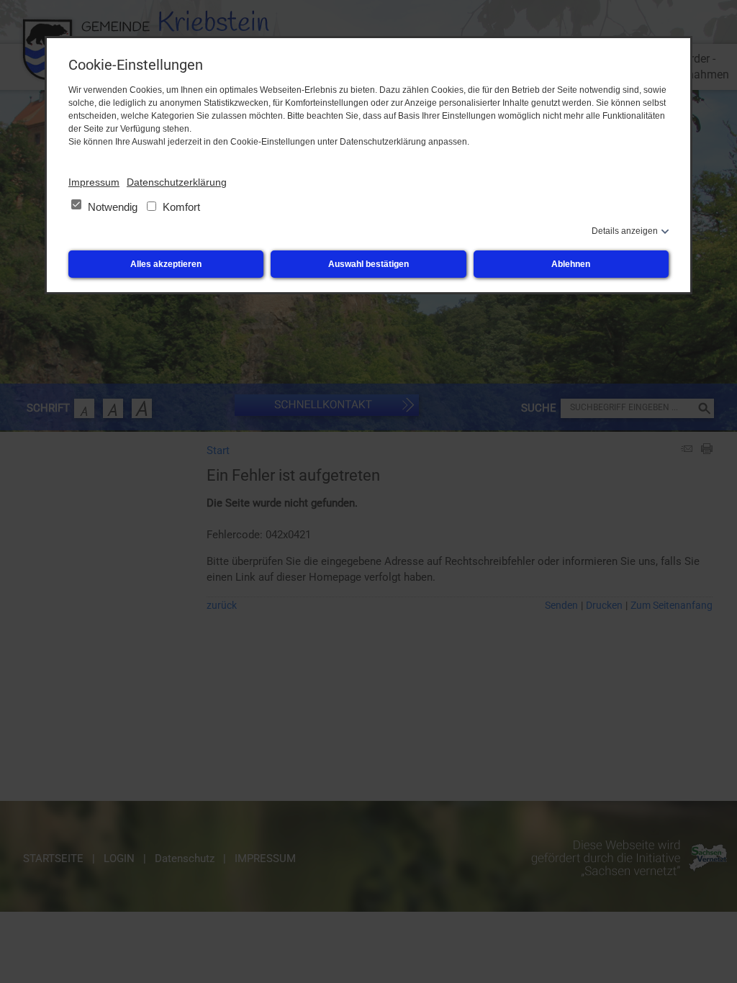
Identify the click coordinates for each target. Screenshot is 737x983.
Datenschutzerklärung (177, 182)
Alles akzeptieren (166, 264)
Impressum (93, 182)
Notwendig (112, 207)
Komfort (180, 207)
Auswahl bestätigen (368, 264)
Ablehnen (570, 264)
